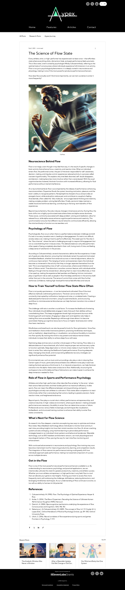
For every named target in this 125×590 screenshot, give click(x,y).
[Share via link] (43, 527)
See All (104, 540)
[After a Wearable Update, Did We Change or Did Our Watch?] (62, 550)
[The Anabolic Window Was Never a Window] (33, 550)
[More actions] (95, 48)
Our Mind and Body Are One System (92, 562)
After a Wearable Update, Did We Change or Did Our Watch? (62, 562)
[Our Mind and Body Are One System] (92, 550)
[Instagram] (88, 4)
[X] (92, 4)
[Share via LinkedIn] (38, 527)
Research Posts (35, 36)
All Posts (22, 36)
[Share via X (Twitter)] (34, 527)
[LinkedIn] (97, 4)
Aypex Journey (50, 36)
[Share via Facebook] (29, 527)
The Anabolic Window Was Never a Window (32, 562)
